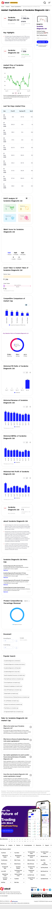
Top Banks (16, 878)
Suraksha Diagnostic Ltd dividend (12, 660)
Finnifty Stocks (4, 860)
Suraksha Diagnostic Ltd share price (15, 95)
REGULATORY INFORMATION (23, 903)
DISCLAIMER (13, 903)
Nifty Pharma (3, 863)
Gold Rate (3, 882)
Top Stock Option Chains (31, 852)
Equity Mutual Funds (31, 871)
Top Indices (16, 852)
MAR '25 (26, 601)
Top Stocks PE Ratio (5, 867)
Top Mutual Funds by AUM (18, 871)
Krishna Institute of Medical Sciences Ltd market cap (16, 697)
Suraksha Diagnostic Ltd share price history (14, 664)
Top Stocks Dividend (18, 867)
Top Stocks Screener (5, 878)
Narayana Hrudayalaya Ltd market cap (13, 686)
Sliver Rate (16, 882)
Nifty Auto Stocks (31, 860)
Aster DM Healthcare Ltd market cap (12, 689)
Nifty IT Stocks (17, 860)
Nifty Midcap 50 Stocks (18, 856)
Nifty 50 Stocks (17, 863)
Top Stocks (3, 852)
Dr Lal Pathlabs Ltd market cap (11, 700)
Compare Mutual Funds (31, 878)
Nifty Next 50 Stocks (5, 856)
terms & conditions (42, 46)
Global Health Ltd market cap (11, 693)
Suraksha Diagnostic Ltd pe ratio (12, 671)
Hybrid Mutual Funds (5, 875)
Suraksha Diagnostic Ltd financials (12, 668)
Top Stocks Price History (31, 867)
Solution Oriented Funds (18, 875)
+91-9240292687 (4, 895)
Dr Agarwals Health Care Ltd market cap (13, 711)
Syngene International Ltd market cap (13, 704)
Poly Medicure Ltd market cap (11, 708)
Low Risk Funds (30, 875)
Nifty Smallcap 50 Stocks (31, 856)
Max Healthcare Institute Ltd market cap (13, 678)
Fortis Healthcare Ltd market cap (12, 682)
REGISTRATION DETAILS (5, 903)
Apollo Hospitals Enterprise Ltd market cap (14, 675)
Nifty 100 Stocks (30, 863)
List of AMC (3, 871)
